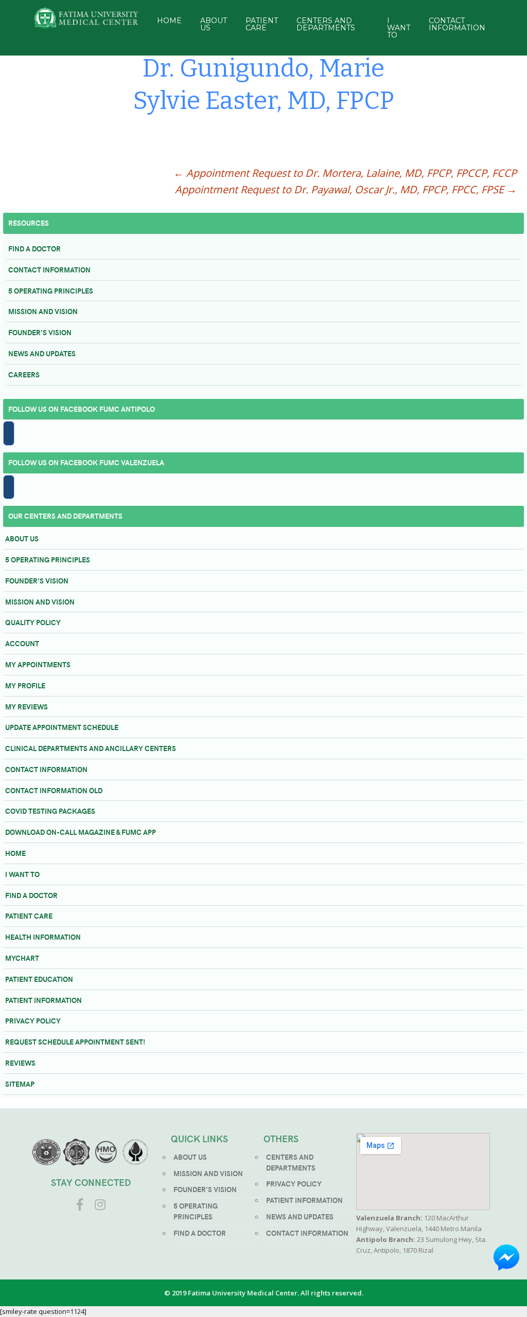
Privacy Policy (33, 1021)
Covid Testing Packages (50, 811)
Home (169, 20)
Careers (24, 374)
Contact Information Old (53, 790)
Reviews (20, 1063)
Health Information (43, 937)
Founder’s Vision (40, 332)
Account (22, 643)
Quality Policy (33, 622)
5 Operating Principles (50, 291)
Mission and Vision (43, 311)
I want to (22, 874)
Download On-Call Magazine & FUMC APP (80, 832)
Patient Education (39, 979)
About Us (213, 24)
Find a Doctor (34, 248)
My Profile (25, 685)
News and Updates (42, 353)
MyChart (22, 958)
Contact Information (457, 24)
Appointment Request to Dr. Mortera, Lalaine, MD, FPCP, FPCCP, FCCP (345, 173)
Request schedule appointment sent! (75, 1042)
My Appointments (38, 664)
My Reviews (26, 706)
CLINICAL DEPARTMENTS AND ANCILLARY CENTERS (90, 748)
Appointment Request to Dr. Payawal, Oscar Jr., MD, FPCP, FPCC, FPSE (346, 189)
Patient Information (43, 1000)
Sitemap (19, 1084)
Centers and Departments (325, 24)
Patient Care (261, 24)
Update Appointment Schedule (61, 727)
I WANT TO (398, 28)
